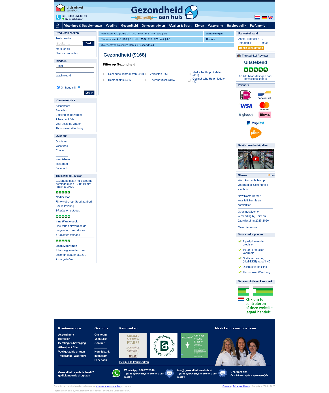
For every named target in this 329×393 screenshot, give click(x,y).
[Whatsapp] (116, 376)
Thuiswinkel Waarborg (69, 128)
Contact (60, 150)
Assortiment (63, 106)
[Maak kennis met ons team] (242, 348)
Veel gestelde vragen (68, 123)
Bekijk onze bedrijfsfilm (253, 145)
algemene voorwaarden (108, 386)
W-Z (159, 33)
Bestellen (61, 110)
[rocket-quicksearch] (69, 43)
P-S (147, 33)
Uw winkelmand (248, 33)
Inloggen (61, 61)
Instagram (62, 163)
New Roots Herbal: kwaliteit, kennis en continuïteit (249, 200)
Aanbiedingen (214, 33)
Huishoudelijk (236, 25)
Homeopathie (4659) (120, 80)
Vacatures (62, 146)
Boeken (210, 39)
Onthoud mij (68, 87)
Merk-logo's (63, 49)
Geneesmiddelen (153, 25)
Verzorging (215, 25)
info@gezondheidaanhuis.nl (196, 373)
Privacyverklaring (241, 386)
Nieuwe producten (67, 53)
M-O (140, 33)
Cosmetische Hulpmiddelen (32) (209, 80)
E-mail (60, 66)
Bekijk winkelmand (251, 47)
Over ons (61, 135)
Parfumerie (257, 25)
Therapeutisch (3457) (163, 80)
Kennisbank (63, 159)
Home (132, 45)
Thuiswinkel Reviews (69, 175)
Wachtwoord (63, 75)
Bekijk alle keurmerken (134, 362)
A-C (116, 33)
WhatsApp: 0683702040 (139, 370)
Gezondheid (129, 25)
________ (62, 154)
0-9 (165, 33)
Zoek (88, 43)
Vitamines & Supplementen (83, 25)
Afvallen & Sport (180, 25)
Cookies (226, 386)
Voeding (111, 25)
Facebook (62, 168)
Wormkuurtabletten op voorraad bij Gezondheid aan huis (253, 185)
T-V (153, 33)
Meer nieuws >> (247, 227)
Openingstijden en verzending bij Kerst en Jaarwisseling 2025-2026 (253, 216)
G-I (128, 33)
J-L (134, 33)
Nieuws (242, 175)
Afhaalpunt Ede (65, 119)
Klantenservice (65, 100)
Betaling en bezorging (69, 114)
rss (272, 175)
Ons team (61, 141)
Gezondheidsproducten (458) (126, 74)
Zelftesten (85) (159, 74)
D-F (122, 33)
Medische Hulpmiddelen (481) (207, 74)
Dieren (199, 25)
